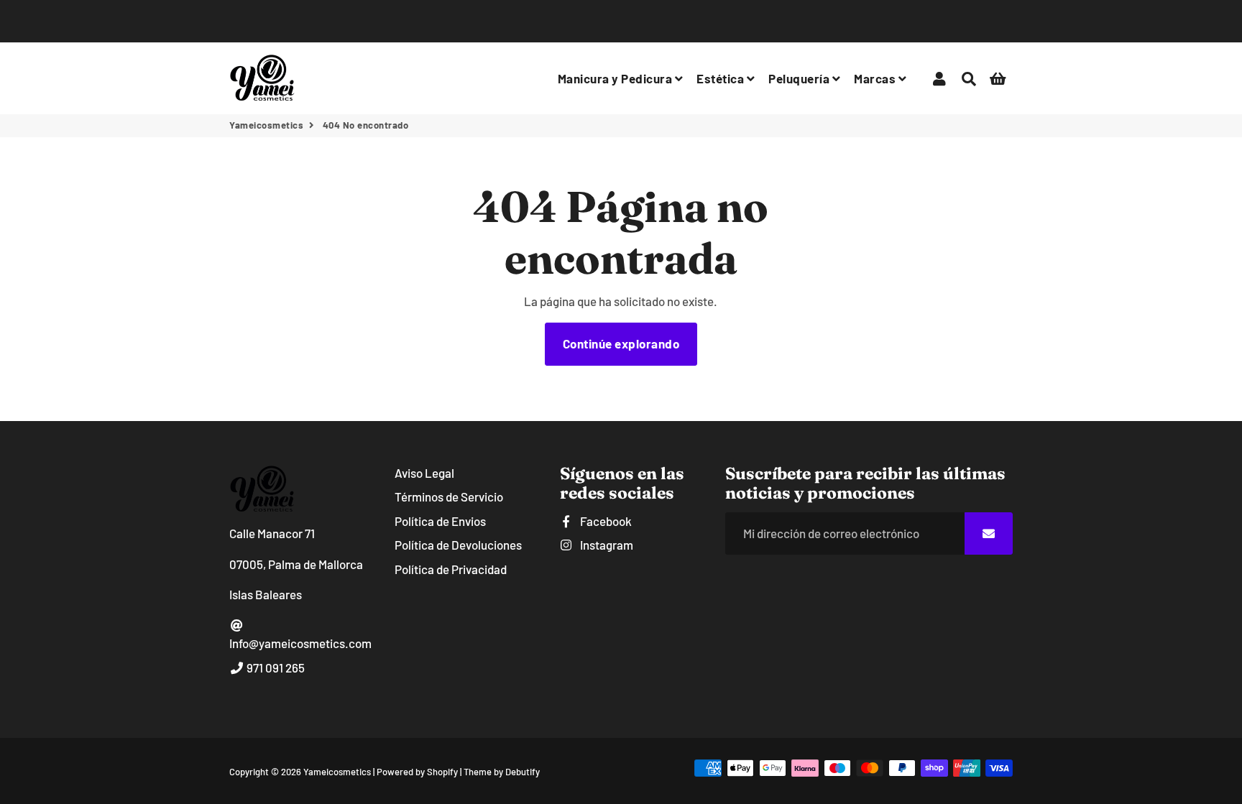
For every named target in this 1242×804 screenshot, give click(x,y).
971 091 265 (274, 667)
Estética (721, 78)
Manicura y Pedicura (616, 78)
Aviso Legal (424, 473)
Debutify (522, 771)
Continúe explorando (621, 343)
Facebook (605, 521)
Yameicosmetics (266, 125)
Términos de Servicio (449, 496)
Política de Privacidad (451, 569)
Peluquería (800, 78)
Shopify (442, 771)
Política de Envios (440, 521)
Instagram (605, 544)
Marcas (876, 78)
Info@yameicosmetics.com (300, 643)
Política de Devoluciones (458, 544)
